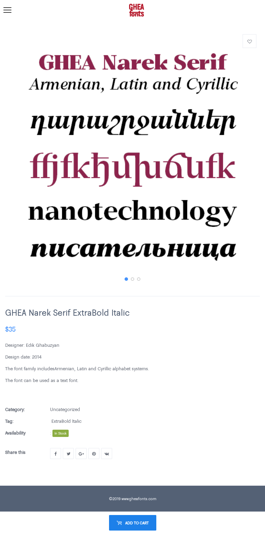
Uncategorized (65, 409)
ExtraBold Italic (66, 421)
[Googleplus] (81, 453)
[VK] (106, 453)
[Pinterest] (93, 453)
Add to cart (137, 522)
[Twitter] (68, 453)
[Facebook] (55, 453)
